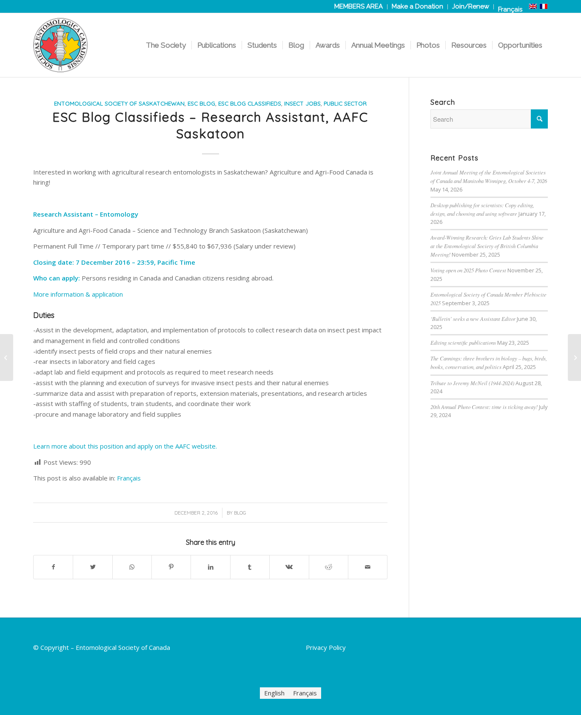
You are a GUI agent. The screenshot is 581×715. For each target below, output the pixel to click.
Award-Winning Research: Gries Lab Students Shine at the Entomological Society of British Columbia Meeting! (487, 246)
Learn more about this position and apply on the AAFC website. (125, 446)
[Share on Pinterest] (171, 567)
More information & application (78, 294)
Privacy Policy (326, 647)
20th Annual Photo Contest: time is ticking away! (484, 406)
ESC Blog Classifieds (249, 103)
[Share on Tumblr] (250, 567)
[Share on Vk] (289, 567)
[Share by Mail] (367, 567)
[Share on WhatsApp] (132, 567)
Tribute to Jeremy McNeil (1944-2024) (472, 382)
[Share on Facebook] (53, 567)
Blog (240, 512)
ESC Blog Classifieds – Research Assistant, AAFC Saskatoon (210, 125)
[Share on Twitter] (92, 567)
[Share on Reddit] (328, 567)
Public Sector (345, 103)
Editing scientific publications (463, 342)
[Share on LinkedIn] (210, 567)
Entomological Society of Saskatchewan (119, 103)
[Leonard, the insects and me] (6, 357)
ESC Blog (201, 103)
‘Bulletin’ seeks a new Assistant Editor (472, 318)
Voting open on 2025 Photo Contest (468, 270)
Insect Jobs (302, 103)
